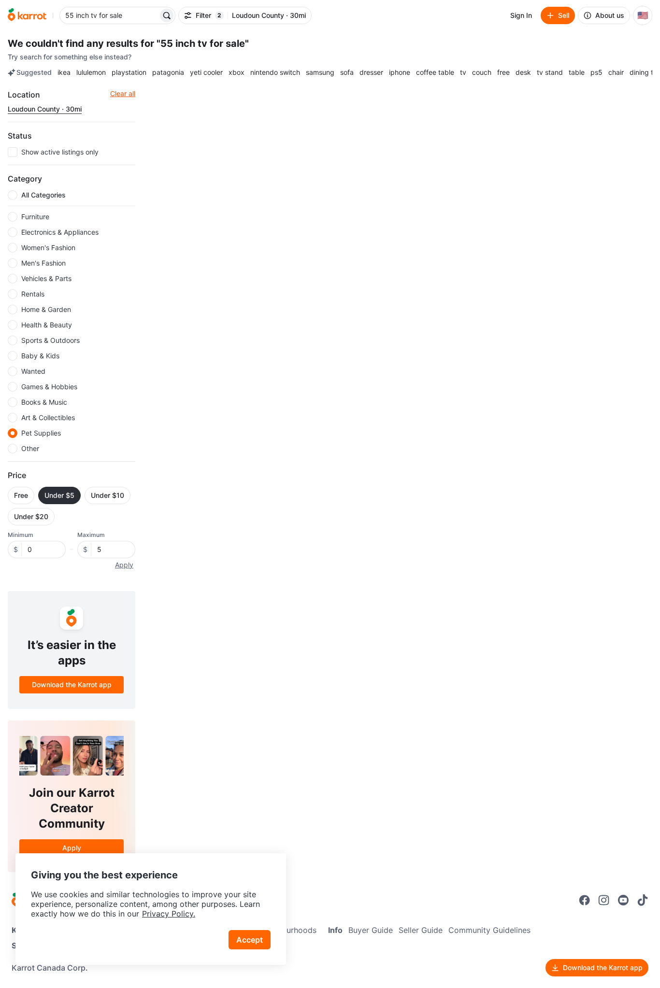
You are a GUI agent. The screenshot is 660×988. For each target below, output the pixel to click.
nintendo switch (275, 72)
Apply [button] (124, 565)
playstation (129, 72)
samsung (320, 72)
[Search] (166, 15)
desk (523, 72)
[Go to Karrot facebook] (584, 900)
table (577, 72)
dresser (371, 72)
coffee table (435, 72)
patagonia (168, 72)
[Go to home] (27, 15)
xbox (236, 72)
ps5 (596, 72)
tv (463, 72)
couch (481, 72)
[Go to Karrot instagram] (604, 900)
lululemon (91, 72)
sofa (347, 72)
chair (616, 72)
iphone (399, 72)
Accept (249, 940)
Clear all (122, 93)
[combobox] (109, 15)
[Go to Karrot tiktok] (642, 900)
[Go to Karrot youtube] (623, 900)
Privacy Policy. (168, 913)
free (503, 72)
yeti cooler (206, 72)
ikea (64, 72)
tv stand (550, 72)
